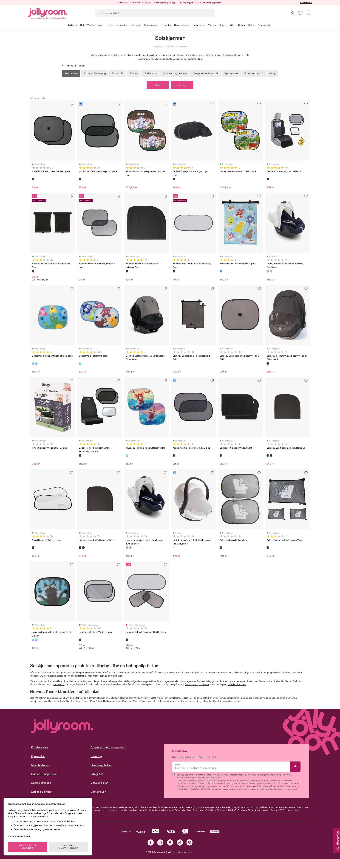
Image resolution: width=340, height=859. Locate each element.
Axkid (193, 697)
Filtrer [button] (158, 85)
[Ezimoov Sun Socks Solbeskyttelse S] (271, 455)
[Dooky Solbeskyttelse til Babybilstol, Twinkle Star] (271, 271)
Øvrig (272, 73)
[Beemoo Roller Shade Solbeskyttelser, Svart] (33, 271)
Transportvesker (254, 73)
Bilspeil (134, 73)
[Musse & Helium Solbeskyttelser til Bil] (127, 455)
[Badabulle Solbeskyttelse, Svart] (221, 455)
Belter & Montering (95, 73)
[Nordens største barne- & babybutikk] (47, 12)
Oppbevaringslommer (175, 73)
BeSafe (203, 697)
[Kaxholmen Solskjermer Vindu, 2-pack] (174, 455)
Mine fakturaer (40, 765)
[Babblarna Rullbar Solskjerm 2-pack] (221, 271)
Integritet (97, 774)
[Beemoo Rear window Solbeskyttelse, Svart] (174, 271)
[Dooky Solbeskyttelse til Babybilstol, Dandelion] (268, 271)
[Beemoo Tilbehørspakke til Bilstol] (268, 179)
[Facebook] (151, 842)
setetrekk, (58, 684)
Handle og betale (101, 765)
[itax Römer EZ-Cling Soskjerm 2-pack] (80, 179)
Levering (96, 756)
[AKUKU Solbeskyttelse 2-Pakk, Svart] (33, 179)
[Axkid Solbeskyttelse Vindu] (221, 547)
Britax (185, 697)
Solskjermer (180, 46)
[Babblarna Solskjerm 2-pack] (80, 363)
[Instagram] (160, 842)
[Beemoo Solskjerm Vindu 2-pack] (80, 639)
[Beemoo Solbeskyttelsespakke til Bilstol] (127, 639)
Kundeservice (306, 2)
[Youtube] (170, 842)
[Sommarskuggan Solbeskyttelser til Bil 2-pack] (36, 363)
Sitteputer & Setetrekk (206, 73)
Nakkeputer (150, 73)
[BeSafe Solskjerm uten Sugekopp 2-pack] (174, 179)
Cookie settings (41, 783)
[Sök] (211, 12)
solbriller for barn (237, 684)
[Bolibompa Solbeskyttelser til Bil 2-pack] (33, 363)
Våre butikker (99, 783)
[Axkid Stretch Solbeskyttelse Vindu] (268, 547)
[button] (300, 13)
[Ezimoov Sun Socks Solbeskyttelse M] (268, 455)
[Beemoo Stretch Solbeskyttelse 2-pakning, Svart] (127, 271)
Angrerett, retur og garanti (108, 747)
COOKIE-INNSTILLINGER (68, 847)
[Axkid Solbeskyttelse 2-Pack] (33, 547)
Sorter (182, 85)
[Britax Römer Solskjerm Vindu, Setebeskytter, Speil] (80, 455)
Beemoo (177, 697)
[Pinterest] (189, 842)
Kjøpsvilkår (38, 756)
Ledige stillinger (41, 792)
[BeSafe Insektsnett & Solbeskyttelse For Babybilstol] (174, 547)
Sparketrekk (231, 73)
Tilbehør (168, 46)
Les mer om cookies (19, 836)
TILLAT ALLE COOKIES (27, 847)
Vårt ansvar (98, 792)
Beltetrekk (118, 73)
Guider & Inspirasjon (44, 774)
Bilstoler (158, 46)
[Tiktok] (180, 842)
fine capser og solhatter (197, 684)
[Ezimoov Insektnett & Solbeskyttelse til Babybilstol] (268, 363)
